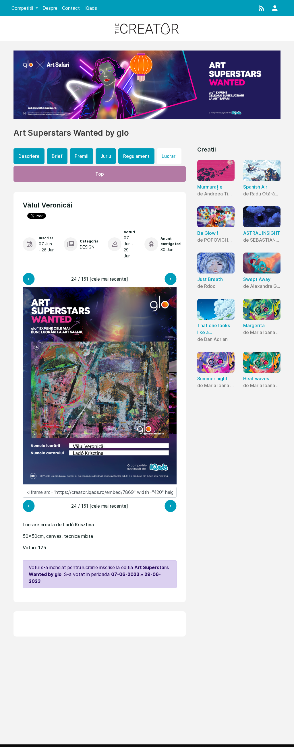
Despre (49, 8)
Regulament (136, 156)
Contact (71, 8)
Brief (57, 156)
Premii (81, 156)
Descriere (29, 156)
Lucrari (169, 156)
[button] (261, 8)
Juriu (105, 156)
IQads (90, 8)
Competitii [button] (22, 8)
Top (99, 174)
